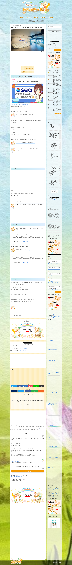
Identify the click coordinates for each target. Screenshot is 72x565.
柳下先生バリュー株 (55, 157)
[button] (60, 26)
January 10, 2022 (24, 241)
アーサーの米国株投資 (51, 496)
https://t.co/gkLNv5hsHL (25, 238)
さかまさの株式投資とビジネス (53, 314)
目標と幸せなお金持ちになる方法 (54, 133)
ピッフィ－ (14, 460)
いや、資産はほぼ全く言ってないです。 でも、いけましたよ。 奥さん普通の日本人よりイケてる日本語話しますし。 (54, 274)
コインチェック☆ (22, 350)
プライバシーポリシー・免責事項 (57, 562)
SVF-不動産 (56, 144)
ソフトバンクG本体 (55, 138)
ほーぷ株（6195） (55, 167)
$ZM (19, 238)
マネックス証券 (23, 348)
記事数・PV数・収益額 (55, 181)
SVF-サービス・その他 (56, 145)
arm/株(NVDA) (55, 147)
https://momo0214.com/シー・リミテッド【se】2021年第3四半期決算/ (19, 104)
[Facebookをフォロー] (28, 391)
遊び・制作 (55, 185)
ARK (12, 369)
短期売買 (54, 124)
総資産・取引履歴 (54, 136)
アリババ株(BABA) (55, 146)
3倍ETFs (55, 154)
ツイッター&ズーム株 (56, 156)
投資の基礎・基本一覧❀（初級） (54, 132)
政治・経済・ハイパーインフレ (54, 175)
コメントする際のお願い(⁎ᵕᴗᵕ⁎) (16, 476)
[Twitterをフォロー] (21, 391)
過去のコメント (58, 291)
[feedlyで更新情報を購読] (34, 391)
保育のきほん (55, 184)
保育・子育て (54, 183)
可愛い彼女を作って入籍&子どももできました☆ (54, 263)
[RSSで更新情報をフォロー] (41, 391)
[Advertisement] (27, 58)
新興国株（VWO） (55, 171)
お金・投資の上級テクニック (54, 135)
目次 (27, 66)
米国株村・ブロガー (55, 180)
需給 (55, 125)
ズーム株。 (23, 71)
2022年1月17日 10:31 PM (15, 461)
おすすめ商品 (54, 174)
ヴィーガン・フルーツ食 (54, 128)
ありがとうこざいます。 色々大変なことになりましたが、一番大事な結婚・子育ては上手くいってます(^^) (54, 261)
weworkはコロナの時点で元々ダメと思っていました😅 (54, 280)
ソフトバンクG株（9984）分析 (54, 137)
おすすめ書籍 (54, 173)
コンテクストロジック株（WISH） (55, 169)
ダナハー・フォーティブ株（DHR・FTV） (55, 162)
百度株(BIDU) (55, 158)
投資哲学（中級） (54, 134)
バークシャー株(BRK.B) (55, 170)
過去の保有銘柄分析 (54, 166)
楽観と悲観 (55, 126)
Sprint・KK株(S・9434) (55, 148)
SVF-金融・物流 (56, 143)
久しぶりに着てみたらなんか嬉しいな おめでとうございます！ (54, 267)
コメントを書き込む (28, 471)
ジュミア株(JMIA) (55, 153)
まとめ (23, 72)
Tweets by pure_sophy (51, 199)
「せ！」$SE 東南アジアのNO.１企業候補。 (28, 68)
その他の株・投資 (54, 172)
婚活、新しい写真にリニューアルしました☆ (53, 275)
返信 (43, 468)
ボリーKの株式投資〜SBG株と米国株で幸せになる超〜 (54, 317)
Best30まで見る (58, 113)
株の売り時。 (55, 127)
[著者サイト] (14, 391)
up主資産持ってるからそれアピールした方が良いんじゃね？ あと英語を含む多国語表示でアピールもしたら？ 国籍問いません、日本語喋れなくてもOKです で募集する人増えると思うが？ (54, 287)
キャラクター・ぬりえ (55, 182)
